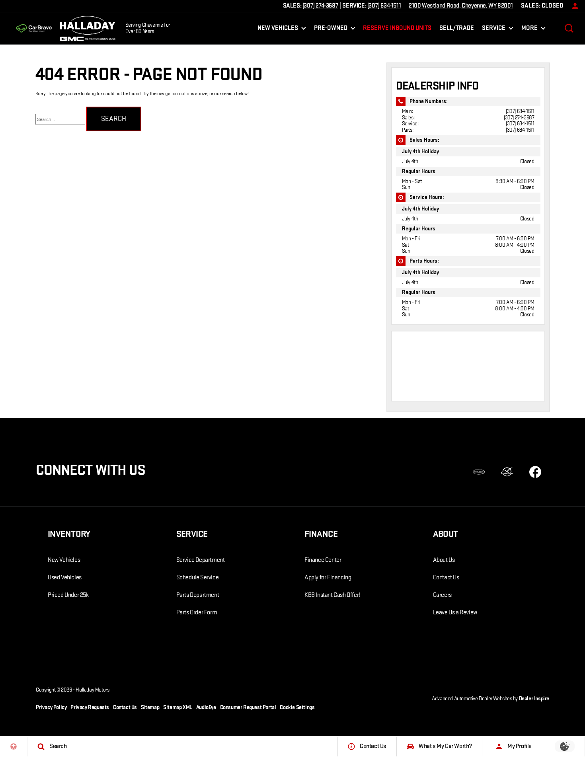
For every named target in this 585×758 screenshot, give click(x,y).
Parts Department (197, 595)
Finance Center (322, 560)
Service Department (200, 560)
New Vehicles (64, 560)
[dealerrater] (507, 472)
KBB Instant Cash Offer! (332, 595)
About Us (444, 560)
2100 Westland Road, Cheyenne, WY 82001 (461, 6)
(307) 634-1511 (520, 111)
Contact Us (446, 577)
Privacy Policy (51, 707)
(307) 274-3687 (519, 117)
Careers (442, 595)
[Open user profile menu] (573, 6)
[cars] (479, 472)
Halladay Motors (92, 689)
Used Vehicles (65, 577)
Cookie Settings (297, 707)
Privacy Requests (89, 707)
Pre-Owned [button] (330, 29)
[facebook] (535, 472)
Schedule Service (197, 577)
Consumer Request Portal (248, 707)
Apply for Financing (327, 577)
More (529, 29)
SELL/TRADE (456, 28)
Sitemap (150, 707)
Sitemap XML (177, 707)
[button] (569, 28)
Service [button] (493, 29)
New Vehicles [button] (277, 29)
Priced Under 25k (68, 595)
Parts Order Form (196, 612)
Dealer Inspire (534, 698)
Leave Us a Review (455, 612)
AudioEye (206, 707)
